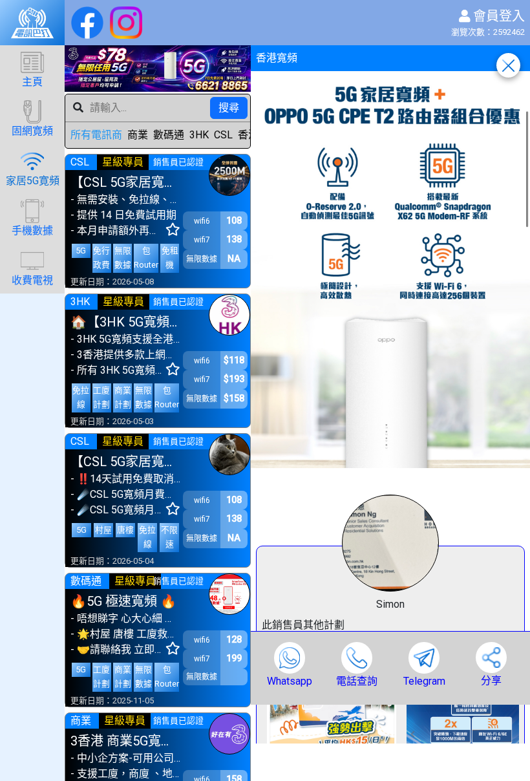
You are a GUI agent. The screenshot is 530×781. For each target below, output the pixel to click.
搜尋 (228, 108)
